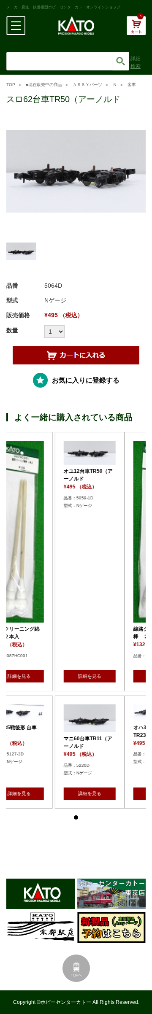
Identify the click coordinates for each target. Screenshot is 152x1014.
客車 (132, 84)
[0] (136, 30)
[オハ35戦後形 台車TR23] (75, 712)
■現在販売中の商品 (44, 84)
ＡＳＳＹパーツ (87, 84)
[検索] (120, 61)
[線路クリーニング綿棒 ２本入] (75, 532)
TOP (10, 84)
